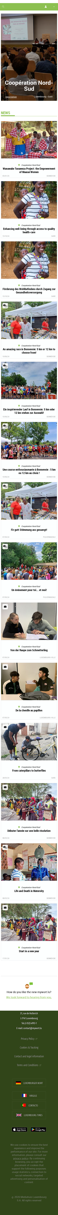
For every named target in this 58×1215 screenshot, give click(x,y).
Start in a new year (29, 951)
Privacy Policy (28, 1038)
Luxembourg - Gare (43, 96)
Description (11, 96)
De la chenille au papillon (29, 710)
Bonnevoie (51, 176)
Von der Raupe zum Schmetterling (29, 650)
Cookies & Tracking (29, 1047)
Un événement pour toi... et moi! (29, 590)
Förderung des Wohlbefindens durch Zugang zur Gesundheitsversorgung (29, 290)
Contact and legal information (29, 1056)
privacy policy (20, 1158)
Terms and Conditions (28, 1065)
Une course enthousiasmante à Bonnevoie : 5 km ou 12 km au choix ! (29, 471)
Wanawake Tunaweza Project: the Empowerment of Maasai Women (29, 170)
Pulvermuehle (49, 537)
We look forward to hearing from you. (29, 997)
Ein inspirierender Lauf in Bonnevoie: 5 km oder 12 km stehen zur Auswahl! (29, 411)
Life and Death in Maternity (29, 891)
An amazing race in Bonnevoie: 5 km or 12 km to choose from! (29, 350)
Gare (53, 236)
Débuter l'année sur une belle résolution (29, 831)
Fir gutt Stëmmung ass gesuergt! (29, 530)
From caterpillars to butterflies (29, 770)
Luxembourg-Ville (48, 657)
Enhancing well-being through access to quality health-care (29, 230)
